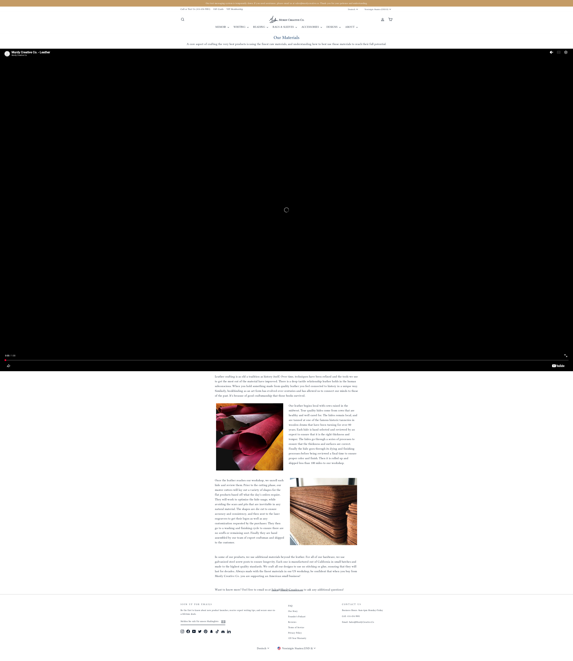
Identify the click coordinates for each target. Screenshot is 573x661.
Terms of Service (296, 627)
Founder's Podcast (297, 616)
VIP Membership (235, 9)
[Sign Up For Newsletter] (223, 621)
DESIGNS (332, 26)
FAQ (290, 605)
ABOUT (350, 26)
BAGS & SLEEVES (284, 26)
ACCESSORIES (310, 26)
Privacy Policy (295, 632)
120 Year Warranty (297, 638)
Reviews (292, 622)
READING (259, 26)
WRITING (240, 26)
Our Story (293, 611)
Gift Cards (218, 9)
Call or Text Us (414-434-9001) (195, 9)
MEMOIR (221, 26)
